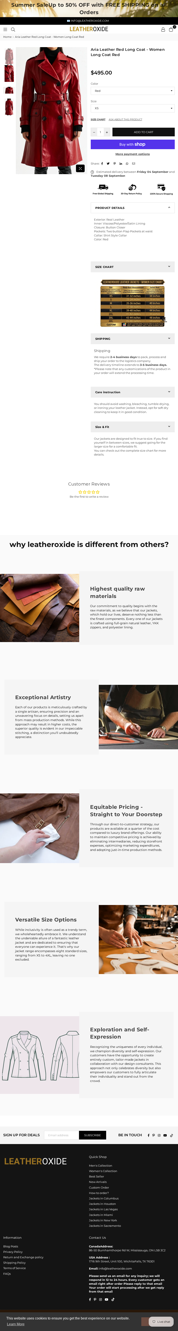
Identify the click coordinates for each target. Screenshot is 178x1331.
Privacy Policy (13, 1251)
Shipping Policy (14, 1262)
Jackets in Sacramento (105, 1225)
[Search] (13, 29)
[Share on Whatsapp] (127, 163)
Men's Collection (100, 1165)
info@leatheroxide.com (115, 1268)
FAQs (7, 1273)
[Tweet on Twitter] (109, 163)
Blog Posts (10, 1246)
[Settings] (163, 29)
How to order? (99, 1193)
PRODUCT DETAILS (110, 208)
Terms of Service (14, 1268)
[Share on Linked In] (121, 163)
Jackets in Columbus (104, 1198)
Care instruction (107, 392)
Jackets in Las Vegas (103, 1209)
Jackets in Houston (102, 1203)
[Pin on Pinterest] (115, 163)
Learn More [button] (16, 1324)
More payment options (132, 154)
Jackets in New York (103, 1220)
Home (7, 36)
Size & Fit (102, 427)
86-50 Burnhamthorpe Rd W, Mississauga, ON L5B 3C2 (127, 1250)
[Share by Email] (134, 163)
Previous (19, 110)
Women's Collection (103, 1171)
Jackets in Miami (101, 1215)
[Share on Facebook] (102, 163)
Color (94, 83)
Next (83, 110)
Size (94, 101)
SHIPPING (102, 338)
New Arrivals (98, 1182)
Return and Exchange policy (23, 1257)
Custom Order (99, 1187)
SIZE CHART (104, 267)
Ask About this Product (125, 119)
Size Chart (98, 119)
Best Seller (96, 1176)
